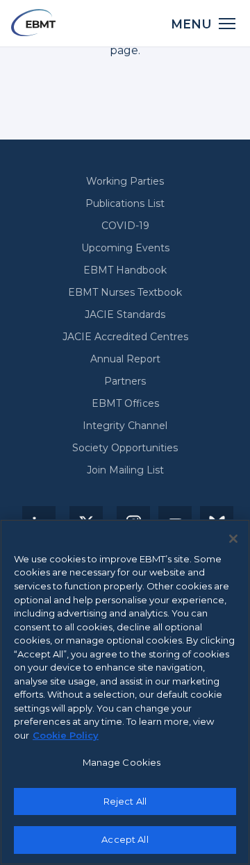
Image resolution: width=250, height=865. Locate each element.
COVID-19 (125, 225)
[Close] (233, 538)
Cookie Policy (66, 735)
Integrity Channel (125, 425)
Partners (125, 381)
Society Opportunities (125, 448)
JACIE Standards (125, 314)
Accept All (124, 839)
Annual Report (125, 359)
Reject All (125, 801)
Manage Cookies (122, 762)
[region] (125, 692)
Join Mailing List (125, 470)
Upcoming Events (125, 248)
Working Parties (125, 181)
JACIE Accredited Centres (125, 337)
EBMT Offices (125, 403)
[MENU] (227, 22)
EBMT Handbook (125, 270)
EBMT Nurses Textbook (125, 292)
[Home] (33, 22)
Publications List (125, 203)
